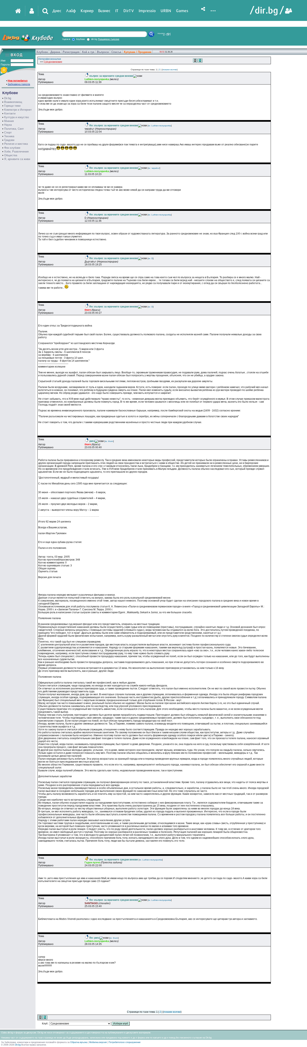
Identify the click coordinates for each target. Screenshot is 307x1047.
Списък (116, 52)
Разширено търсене (108, 39)
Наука (8, 124)
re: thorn (109, 441)
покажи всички (170, 69)
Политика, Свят (14, 128)
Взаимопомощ (13, 102)
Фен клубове (12, 147)
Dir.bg (7, 98)
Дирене (55, 52)
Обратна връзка (78, 1042)
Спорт (8, 132)
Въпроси (103, 52)
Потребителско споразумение (125, 1042)
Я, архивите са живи (17, 159)
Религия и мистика (16, 143)
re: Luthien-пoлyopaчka (159, 125)
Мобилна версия (98, 1042)
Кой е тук (88, 52)
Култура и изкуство (16, 117)
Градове (9, 140)
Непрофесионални (49, 59)
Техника (9, 136)
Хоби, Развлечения (16, 151)
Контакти (9, 113)
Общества (10, 155)
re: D (150, 258)
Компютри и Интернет (18, 109)
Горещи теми (12, 105)
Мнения (9, 121)
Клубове (42, 52)
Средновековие (53, 61)
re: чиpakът (154, 168)
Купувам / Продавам (137, 52)
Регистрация (71, 52)
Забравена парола (19, 84)
